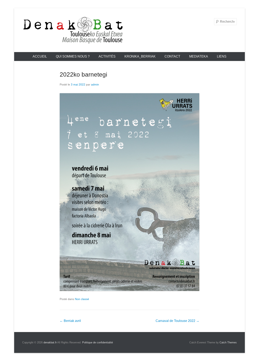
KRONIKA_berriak (140, 56)
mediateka (198, 56)
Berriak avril (70, 321)
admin (95, 84)
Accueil (40, 56)
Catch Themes (228, 342)
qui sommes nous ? (73, 56)
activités (107, 56)
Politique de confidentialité (97, 342)
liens (221, 56)
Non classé (82, 299)
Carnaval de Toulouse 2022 (177, 321)
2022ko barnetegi (83, 74)
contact (172, 56)
